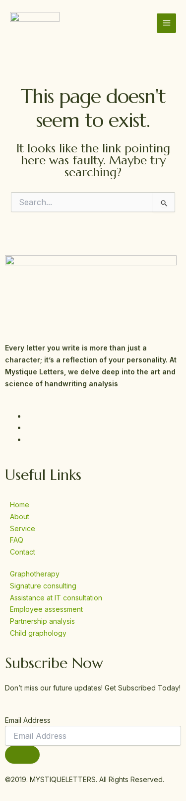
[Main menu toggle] (166, 23)
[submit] (22, 755)
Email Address (28, 720)
